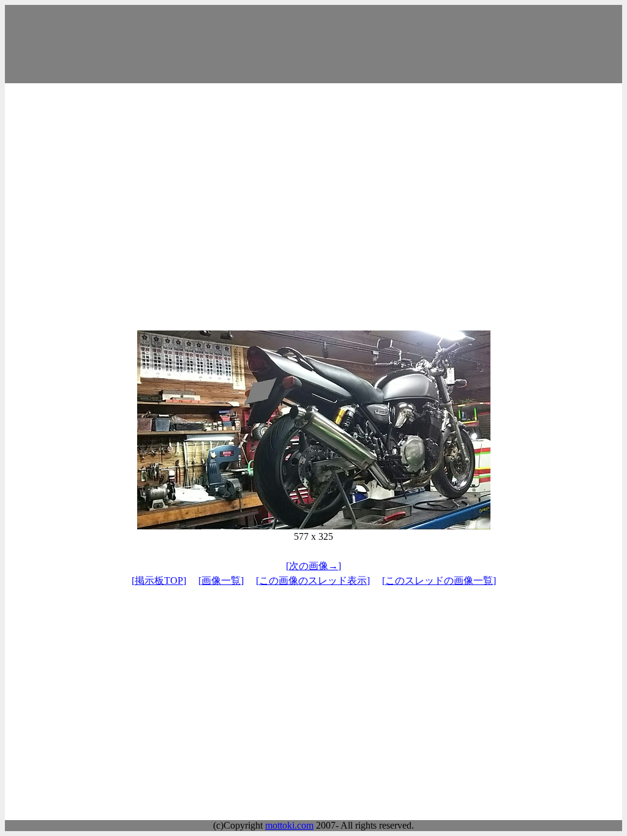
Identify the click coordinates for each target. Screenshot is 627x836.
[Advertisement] (313, 44)
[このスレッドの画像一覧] (439, 580)
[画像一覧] (221, 580)
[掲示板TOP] (159, 580)
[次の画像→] (313, 566)
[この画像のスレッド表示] (313, 580)
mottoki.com (289, 825)
